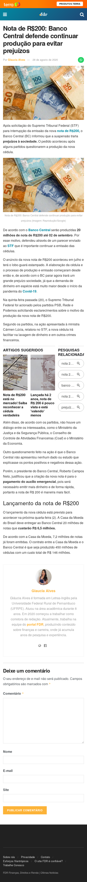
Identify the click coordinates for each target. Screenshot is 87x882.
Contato (45, 857)
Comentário (13, 693)
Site (6, 789)
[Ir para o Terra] (12, 4)
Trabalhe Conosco (13, 865)
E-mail (8, 770)
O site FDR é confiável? (49, 861)
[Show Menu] (5, 14)
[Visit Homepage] (43, 14)
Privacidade (28, 857)
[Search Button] (82, 14)
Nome (7, 751)
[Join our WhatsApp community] (81, 60)
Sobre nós (9, 857)
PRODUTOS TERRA (69, 4)
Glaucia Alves (16, 60)
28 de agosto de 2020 (45, 60)
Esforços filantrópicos (16, 861)
